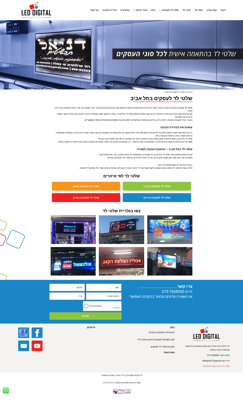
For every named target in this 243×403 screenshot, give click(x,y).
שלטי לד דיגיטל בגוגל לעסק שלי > (215, 366)
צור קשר (94, 10)
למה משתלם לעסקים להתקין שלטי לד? (156, 339)
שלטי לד (199, 10)
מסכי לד (187, 10)
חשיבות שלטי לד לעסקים (163, 346)
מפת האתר (169, 352)
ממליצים (124, 10)
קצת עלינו (212, 10)
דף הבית (189, 92)
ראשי (223, 10)
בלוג (153, 10)
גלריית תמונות (109, 10)
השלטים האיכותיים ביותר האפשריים (101, 120)
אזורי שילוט (141, 10)
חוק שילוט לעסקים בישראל (162, 332)
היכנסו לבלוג (172, 165)
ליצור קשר (149, 168)
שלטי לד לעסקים (170, 10)
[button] (123, 87)
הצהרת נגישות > (108, 375)
